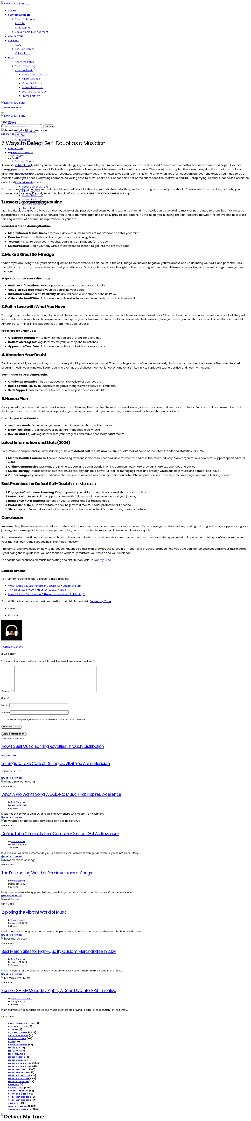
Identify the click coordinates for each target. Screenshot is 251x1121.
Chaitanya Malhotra (21, 998)
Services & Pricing (19, 14)
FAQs (18, 44)
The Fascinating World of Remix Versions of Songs (46, 873)
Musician (13, 615)
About (12, 10)
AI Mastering (22, 27)
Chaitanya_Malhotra (22, 152)
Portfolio (20, 23)
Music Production (19, 1075)
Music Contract (18, 1060)
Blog (11, 57)
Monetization (16, 1054)
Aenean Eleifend (17, 1026)
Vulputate (14, 1103)
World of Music (17, 1106)
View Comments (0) (14, 734)
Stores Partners (31, 96)
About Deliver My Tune (35, 74)
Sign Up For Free (11, 107)
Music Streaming (25, 66)
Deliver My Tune (100, 560)
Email (5, 705)
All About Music (24, 70)
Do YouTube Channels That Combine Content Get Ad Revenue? (60, 833)
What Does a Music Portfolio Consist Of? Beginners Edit (44, 586)
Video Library (23, 53)
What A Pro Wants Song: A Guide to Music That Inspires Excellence (61, 794)
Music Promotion (19, 1078)
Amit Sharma (18, 802)
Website (5, 712)
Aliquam (13, 1029)
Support (13, 40)
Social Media (16, 1088)
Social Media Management (31, 32)
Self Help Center (24, 49)
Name (5, 698)
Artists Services (31, 79)
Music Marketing (18, 1072)
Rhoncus (13, 1084)
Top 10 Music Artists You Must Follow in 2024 (37, 590)
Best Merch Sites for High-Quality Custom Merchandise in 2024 (58, 951)
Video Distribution (32, 87)
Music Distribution (25, 19)
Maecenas (14, 1048)
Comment (7, 691)
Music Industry (17, 1069)
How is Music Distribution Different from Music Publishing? (46, 594)
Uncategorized (17, 1094)
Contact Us (15, 36)
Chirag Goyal (18, 920)
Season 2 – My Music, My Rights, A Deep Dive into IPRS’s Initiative (58, 990)
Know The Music (24, 62)
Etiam (11, 1041)
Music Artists (16, 1057)
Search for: (7, 121)
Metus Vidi (14, 1051)
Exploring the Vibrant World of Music (34, 912)
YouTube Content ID (34, 91)
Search (48, 126)
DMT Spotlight (17, 1038)
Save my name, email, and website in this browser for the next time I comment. (46, 719)
